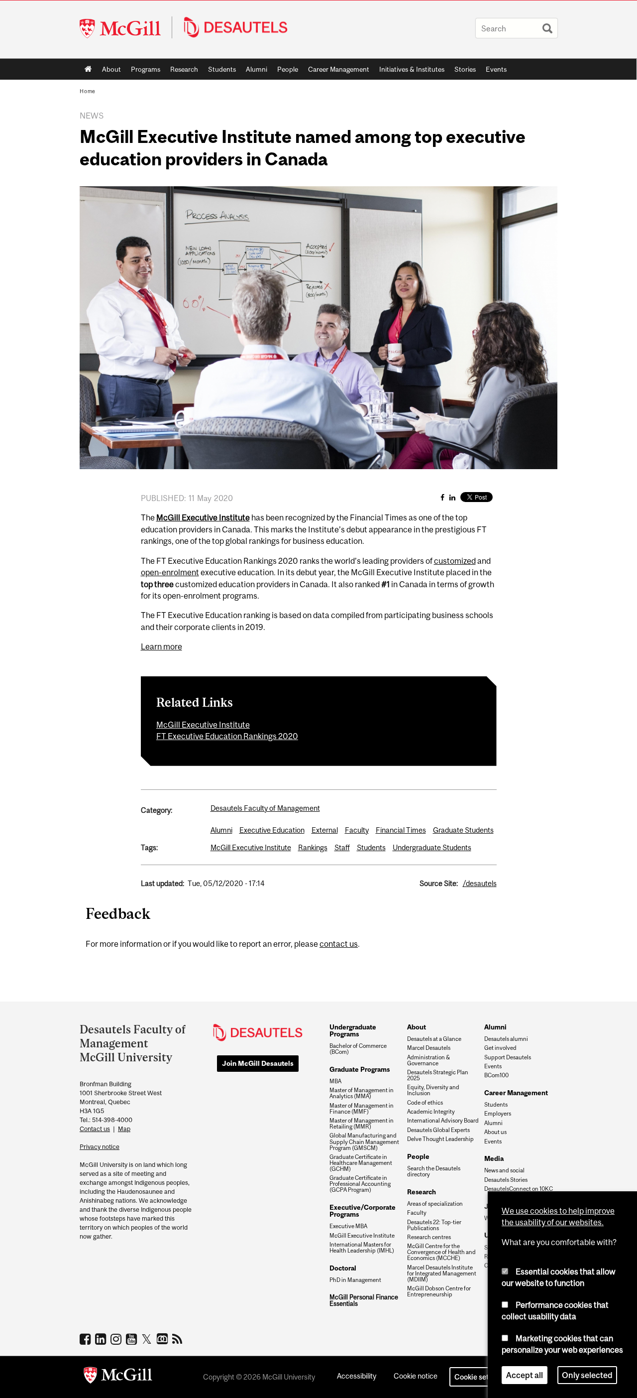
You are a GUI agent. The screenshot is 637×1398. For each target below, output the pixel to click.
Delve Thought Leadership (440, 1139)
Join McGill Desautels (258, 1063)
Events (496, 69)
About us (495, 1132)
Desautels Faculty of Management (265, 808)
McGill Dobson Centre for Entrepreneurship (439, 1291)
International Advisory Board (443, 1121)
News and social (504, 1170)
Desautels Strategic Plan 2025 (437, 1075)
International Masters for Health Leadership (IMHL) (361, 1248)
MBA (335, 1081)
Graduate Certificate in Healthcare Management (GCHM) (360, 1163)
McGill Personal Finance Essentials (363, 1300)
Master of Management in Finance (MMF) (361, 1109)
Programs (143, 71)
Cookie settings (479, 1377)
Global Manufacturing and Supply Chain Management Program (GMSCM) (364, 1141)
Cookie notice (415, 1376)
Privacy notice (99, 1146)
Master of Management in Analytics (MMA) (361, 1093)
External (325, 830)
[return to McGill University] (118, 1377)
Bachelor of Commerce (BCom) (358, 1049)
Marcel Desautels (428, 1048)
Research (184, 69)
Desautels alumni (506, 1039)
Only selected (587, 1375)
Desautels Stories (506, 1180)
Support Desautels (507, 1057)
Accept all (524, 1375)
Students (222, 69)
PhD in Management (355, 1280)
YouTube (132, 1339)
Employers (497, 1114)
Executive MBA (348, 1226)
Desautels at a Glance (434, 1039)
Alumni (256, 69)
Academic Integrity (431, 1112)
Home (88, 69)
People (287, 69)
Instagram (117, 1339)
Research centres (429, 1237)
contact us (338, 943)
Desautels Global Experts (438, 1130)
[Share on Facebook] (442, 497)
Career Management (338, 69)
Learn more (161, 646)
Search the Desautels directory (433, 1171)
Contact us (95, 1129)
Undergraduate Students (432, 847)
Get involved (500, 1048)
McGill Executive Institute (203, 724)
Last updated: (162, 883)
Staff (342, 847)
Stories (465, 69)
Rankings (312, 847)
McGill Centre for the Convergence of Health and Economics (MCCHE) (441, 1252)
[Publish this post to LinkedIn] (452, 497)
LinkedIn (101, 1339)
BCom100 (496, 1075)
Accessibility (356, 1376)
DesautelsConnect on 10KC (518, 1189)
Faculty (357, 830)
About (111, 69)
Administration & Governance (428, 1060)
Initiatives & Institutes (409, 71)
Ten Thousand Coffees (163, 1339)
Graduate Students (463, 830)
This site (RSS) (179, 1339)
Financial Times (401, 830)
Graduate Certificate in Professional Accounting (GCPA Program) (360, 1184)
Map (124, 1129)
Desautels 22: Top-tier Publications (434, 1225)
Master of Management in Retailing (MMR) (361, 1124)
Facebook (86, 1339)
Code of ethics (425, 1103)
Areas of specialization (435, 1204)
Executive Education (272, 830)
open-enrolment (170, 572)
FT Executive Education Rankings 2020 (227, 736)
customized (455, 560)
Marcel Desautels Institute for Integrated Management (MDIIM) (441, 1273)
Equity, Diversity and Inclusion (433, 1090)
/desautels (480, 883)
